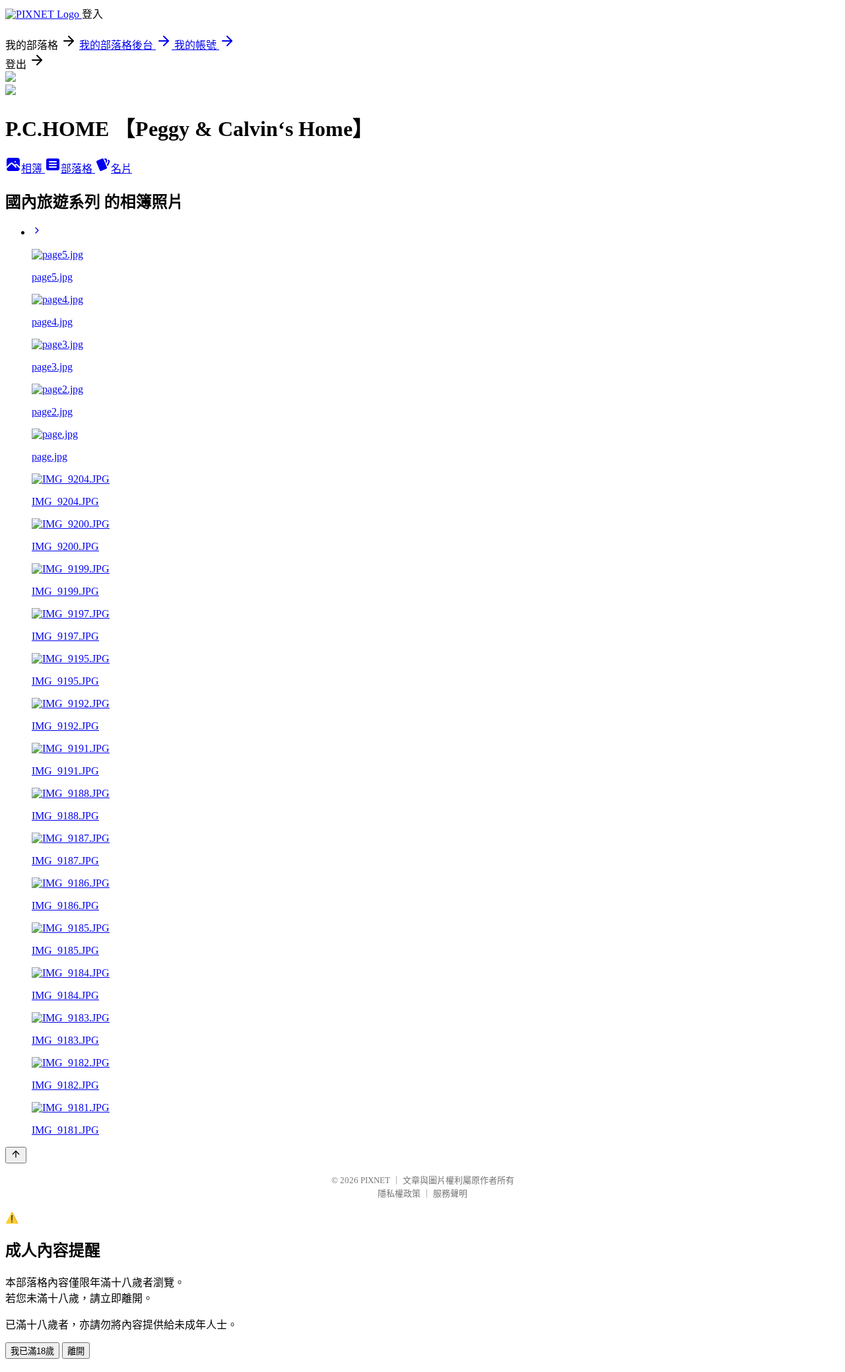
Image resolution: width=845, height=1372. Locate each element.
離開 (75, 1351)
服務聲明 (450, 1193)
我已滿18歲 (32, 1351)
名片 (121, 168)
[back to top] (15, 1155)
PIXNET (375, 1180)
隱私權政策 (399, 1193)
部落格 (78, 168)
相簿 (33, 168)
